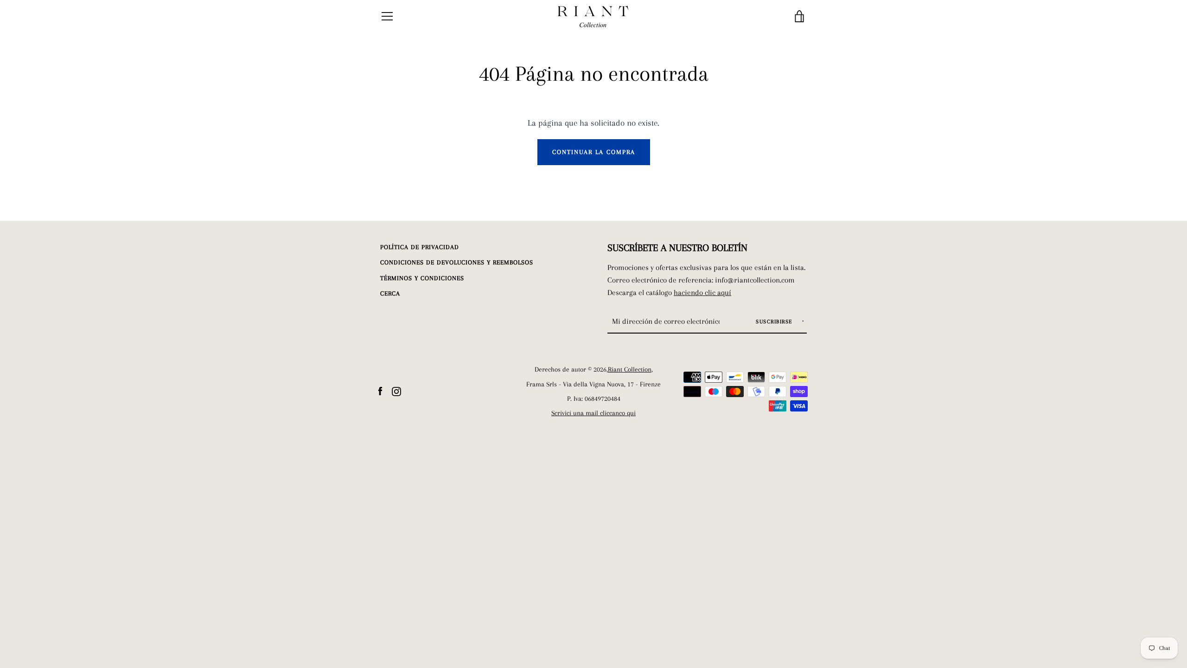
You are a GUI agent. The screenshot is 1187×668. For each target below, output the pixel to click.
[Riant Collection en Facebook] (380, 390)
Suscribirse (775, 322)
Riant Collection (629, 369)
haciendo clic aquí (702, 292)
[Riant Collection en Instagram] (396, 390)
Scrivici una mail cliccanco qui (593, 413)
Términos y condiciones (422, 278)
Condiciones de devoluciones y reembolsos (456, 262)
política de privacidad (419, 247)
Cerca (390, 293)
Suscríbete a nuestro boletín (677, 247)
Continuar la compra (593, 151)
